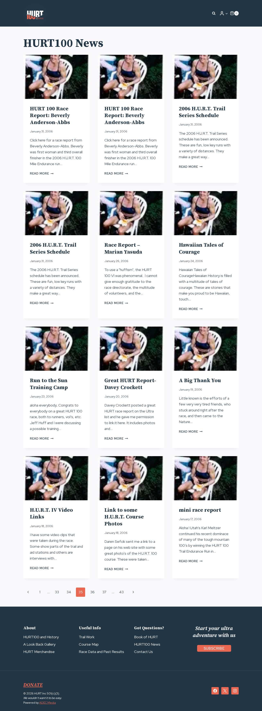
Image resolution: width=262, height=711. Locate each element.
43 (121, 592)
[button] (226, 13)
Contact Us (143, 651)
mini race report (200, 510)
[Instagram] (235, 690)
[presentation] (56, 77)
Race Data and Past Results (101, 651)
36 (92, 592)
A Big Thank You (200, 380)
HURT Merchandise (39, 651)
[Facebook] (215, 690)
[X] (225, 690)
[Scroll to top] (251, 698)
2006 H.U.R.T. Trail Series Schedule (202, 112)
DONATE (33, 685)
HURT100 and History (41, 637)
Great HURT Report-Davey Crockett (130, 384)
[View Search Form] (213, 13)
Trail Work (86, 637)
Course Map (89, 644)
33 (57, 592)
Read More (41, 173)
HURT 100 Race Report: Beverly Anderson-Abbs (50, 115)
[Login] (223, 13)
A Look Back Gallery (39, 644)
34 (69, 592)
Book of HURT (146, 637)
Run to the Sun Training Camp (49, 384)
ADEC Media (47, 702)
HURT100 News (147, 644)
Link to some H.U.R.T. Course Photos (124, 517)
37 (104, 592)
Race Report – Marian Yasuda (123, 248)
